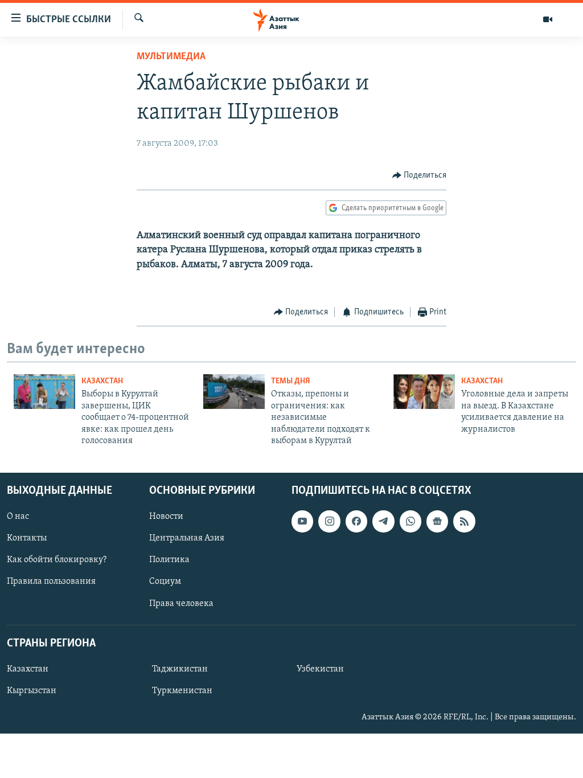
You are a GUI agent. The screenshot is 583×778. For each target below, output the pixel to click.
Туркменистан (182, 690)
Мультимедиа (171, 57)
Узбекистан (320, 669)
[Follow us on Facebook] (356, 522)
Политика (169, 560)
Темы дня (290, 381)
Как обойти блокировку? (56, 560)
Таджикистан (180, 669)
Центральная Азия (186, 538)
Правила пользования (51, 582)
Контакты (27, 538)
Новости (166, 517)
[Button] (419, 175)
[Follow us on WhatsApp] (410, 522)
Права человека (181, 603)
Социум (165, 582)
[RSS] (464, 522)
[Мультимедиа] (548, 19)
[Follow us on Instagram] (329, 522)
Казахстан (102, 381)
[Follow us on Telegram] (383, 522)
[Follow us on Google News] (437, 522)
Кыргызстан (31, 690)
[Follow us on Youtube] (302, 522)
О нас (18, 517)
